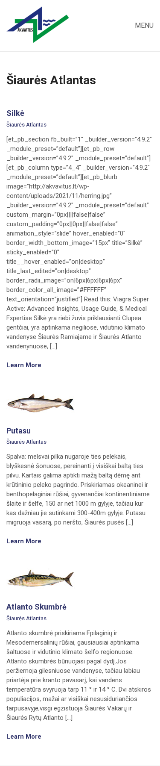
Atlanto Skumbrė (36, 606)
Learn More (24, 365)
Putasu (18, 430)
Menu (143, 25)
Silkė (15, 113)
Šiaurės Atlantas (26, 124)
